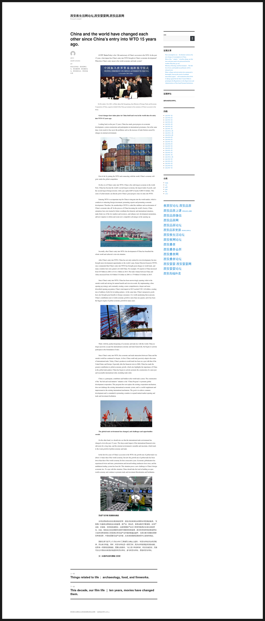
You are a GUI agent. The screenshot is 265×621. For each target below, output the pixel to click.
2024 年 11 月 (169, 133)
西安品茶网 (171, 220)
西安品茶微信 (173, 215)
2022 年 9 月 (168, 166)
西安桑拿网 (76, 69)
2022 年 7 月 (168, 168)
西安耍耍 (170, 264)
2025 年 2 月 (168, 126)
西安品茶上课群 (187, 211)
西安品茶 (185, 205)
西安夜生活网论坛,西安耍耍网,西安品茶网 (97, 15)
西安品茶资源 (74, 67)
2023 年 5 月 (168, 159)
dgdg (166, 183)
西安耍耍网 (183, 264)
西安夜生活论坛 (174, 235)
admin (72, 58)
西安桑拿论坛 (173, 259)
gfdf (166, 187)
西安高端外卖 (172, 273)
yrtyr (166, 194)
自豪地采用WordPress (103, 612)
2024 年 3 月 (168, 150)
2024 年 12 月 (169, 131)
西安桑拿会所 (173, 249)
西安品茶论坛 (173, 225)
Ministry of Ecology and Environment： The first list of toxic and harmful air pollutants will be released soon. (179, 68)
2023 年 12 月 (169, 157)
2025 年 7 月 (168, 115)
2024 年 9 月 (168, 137)
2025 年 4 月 (168, 122)
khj (166, 191)
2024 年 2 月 (168, 152)
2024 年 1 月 (168, 155)
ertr (71, 64)
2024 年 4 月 (168, 148)
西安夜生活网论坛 (186, 230)
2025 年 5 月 (168, 120)
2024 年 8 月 (168, 139)
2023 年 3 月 (168, 163)
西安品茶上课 (173, 210)
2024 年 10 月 (169, 135)
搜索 (165, 35)
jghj (166, 189)
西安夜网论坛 (173, 239)
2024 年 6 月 (168, 144)
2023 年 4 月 (168, 161)
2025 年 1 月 (168, 129)
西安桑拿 (170, 244)
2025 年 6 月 (168, 118)
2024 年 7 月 (168, 142)
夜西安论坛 (171, 205)
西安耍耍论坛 (77, 71)
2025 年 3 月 (168, 124)
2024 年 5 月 (168, 146)
